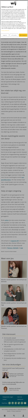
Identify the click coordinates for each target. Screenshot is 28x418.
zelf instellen (14, 35)
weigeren (5, 35)
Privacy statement (5, 30)
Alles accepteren (23, 35)
